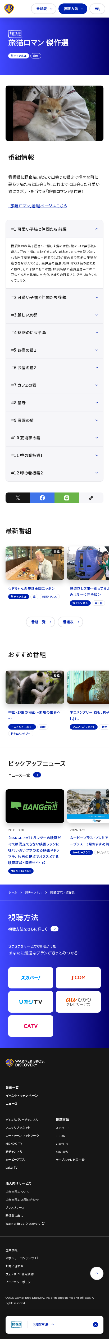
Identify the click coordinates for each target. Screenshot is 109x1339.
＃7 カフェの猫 (24, 385)
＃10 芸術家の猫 (25, 437)
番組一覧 (38, 621)
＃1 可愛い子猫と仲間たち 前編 (39, 229)
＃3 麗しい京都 (24, 315)
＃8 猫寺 (18, 402)
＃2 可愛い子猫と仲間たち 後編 (39, 297)
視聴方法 (71, 8)
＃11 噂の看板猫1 (27, 455)
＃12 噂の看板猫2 (27, 472)
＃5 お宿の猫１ (24, 350)
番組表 (41, 8)
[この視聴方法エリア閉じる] (95, 1324)
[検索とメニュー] (97, 8)
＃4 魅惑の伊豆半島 (28, 332)
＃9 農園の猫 (22, 420)
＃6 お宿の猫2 (23, 367)
